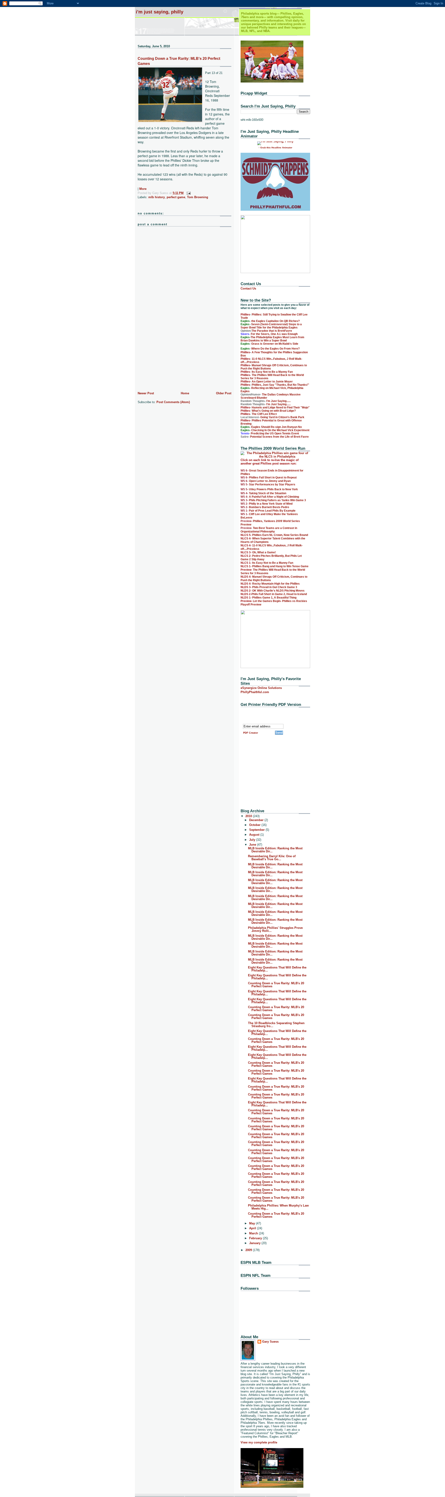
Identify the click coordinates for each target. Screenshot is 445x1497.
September (257, 829)
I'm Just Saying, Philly (159, 11)
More (142, 189)
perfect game (176, 197)
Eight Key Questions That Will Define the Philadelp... (277, 969)
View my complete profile (259, 1442)
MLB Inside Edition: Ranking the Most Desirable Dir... (275, 850)
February (256, 1238)
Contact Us (248, 288)
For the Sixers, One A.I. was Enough (274, 334)
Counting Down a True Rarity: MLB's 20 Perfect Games (276, 984)
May (252, 1223)
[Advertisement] (172, 358)
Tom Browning (197, 197)
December (256, 820)
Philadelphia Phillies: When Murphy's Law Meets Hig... (278, 1207)
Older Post (223, 393)
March (254, 1233)
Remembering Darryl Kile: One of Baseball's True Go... (272, 857)
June (253, 844)
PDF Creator (250, 732)
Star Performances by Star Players (272, 484)
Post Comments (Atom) (173, 402)
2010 (249, 816)
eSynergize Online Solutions (261, 688)
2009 (249, 1250)
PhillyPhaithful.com (255, 692)
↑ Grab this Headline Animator (275, 147)
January (255, 1243)
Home (185, 393)
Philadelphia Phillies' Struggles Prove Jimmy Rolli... (275, 929)
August (254, 834)
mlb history (156, 197)
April (253, 1228)
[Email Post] (187, 193)
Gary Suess (270, 1341)
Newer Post (146, 393)
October (255, 825)
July (252, 839)
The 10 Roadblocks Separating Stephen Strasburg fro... (276, 1024)
